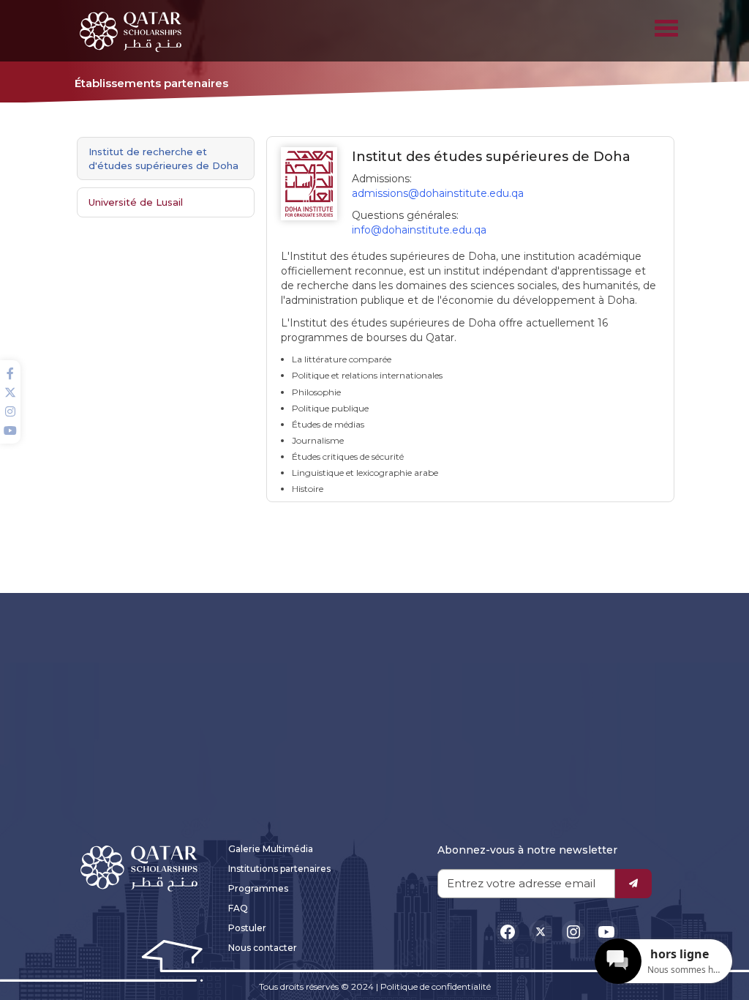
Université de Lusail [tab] (136, 202)
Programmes (258, 888)
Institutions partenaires (279, 868)
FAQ (238, 908)
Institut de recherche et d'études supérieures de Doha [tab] (163, 158)
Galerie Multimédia (270, 848)
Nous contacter (262, 947)
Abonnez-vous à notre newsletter (527, 850)
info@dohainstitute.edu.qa (419, 229)
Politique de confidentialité (435, 986)
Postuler (247, 927)
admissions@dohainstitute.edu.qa (438, 193)
